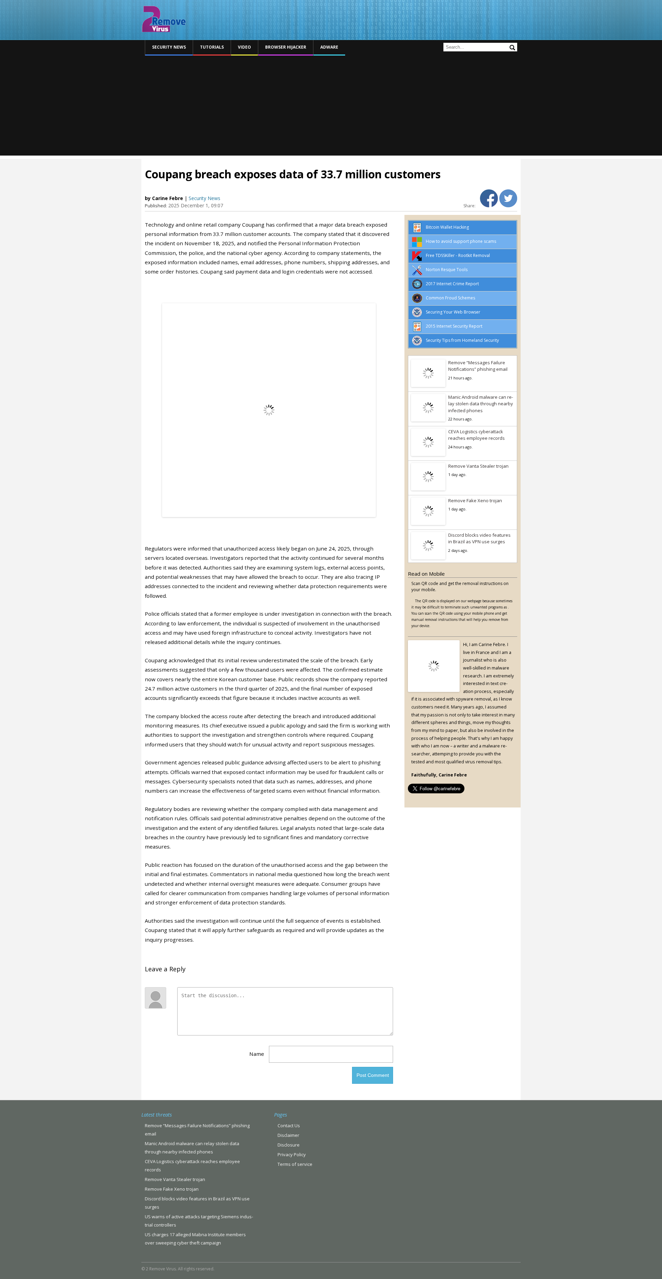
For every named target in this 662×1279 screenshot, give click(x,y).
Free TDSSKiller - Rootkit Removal (458, 255)
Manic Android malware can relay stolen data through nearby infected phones (480, 404)
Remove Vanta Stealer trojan (478, 466)
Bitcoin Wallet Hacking (447, 227)
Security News (169, 47)
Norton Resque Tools (447, 269)
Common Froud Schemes (450, 298)
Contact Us (289, 1125)
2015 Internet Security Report (454, 326)
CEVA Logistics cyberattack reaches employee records (476, 435)
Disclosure (289, 1145)
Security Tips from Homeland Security (462, 340)
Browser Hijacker (285, 47)
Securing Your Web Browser (453, 312)
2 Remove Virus (163, 19)
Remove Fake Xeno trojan (475, 500)
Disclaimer (288, 1135)
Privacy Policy (292, 1154)
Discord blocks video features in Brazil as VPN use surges (479, 538)
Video (244, 47)
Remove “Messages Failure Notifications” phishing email (478, 366)
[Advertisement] (331, 107)
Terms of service (295, 1164)
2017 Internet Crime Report (452, 284)
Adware (329, 47)
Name (256, 1053)
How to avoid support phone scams (461, 241)
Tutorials (212, 47)
